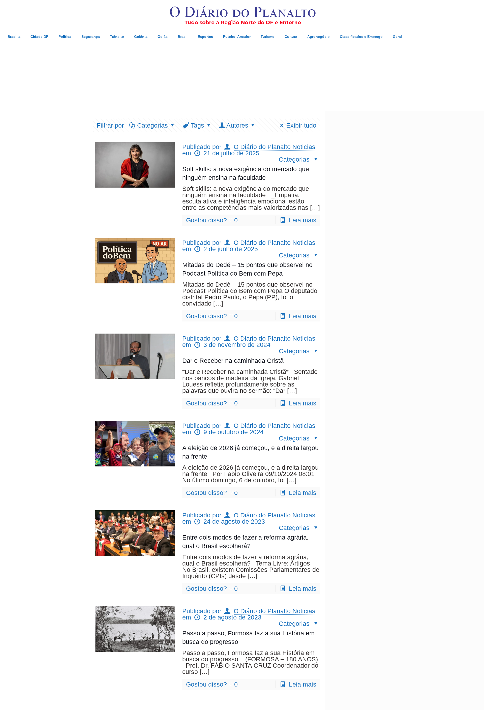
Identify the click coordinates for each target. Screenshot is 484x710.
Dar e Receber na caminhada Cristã (233, 360)
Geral (397, 37)
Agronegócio (318, 37)
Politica (64, 37)
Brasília (14, 37)
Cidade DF (39, 37)
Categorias (152, 125)
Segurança (90, 37)
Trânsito (117, 37)
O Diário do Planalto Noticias (274, 146)
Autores (237, 125)
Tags (197, 125)
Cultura (291, 37)
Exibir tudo (301, 125)
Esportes (205, 37)
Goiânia (140, 37)
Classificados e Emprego (361, 37)
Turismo (268, 37)
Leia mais (302, 220)
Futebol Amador (237, 37)
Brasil (183, 37)
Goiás (163, 37)
